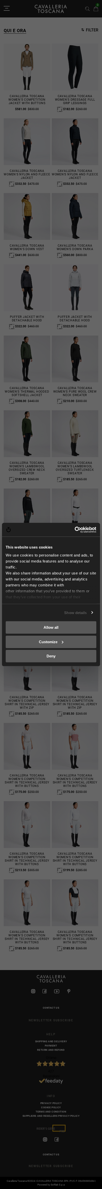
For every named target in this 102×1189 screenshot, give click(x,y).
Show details (75, 612)
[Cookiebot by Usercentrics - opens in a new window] (74, 529)
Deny (51, 656)
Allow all (51, 627)
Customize (48, 641)
